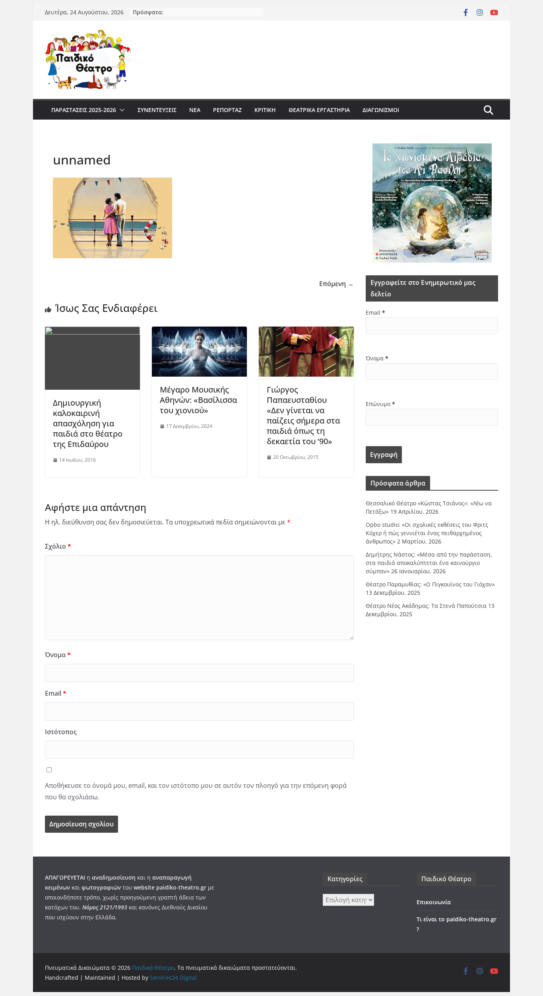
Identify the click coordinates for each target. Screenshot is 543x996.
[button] (120, 110)
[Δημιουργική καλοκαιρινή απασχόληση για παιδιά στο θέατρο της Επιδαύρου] (92, 332)
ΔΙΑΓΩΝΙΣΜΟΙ (381, 110)
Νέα (194, 110)
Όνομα (58, 654)
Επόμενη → (336, 283)
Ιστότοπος (61, 731)
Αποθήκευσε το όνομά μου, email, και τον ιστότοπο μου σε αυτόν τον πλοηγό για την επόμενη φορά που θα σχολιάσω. (196, 791)
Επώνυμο (380, 404)
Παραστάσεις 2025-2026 (83, 110)
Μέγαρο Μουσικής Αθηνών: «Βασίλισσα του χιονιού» (198, 400)
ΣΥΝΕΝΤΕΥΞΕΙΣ (157, 110)
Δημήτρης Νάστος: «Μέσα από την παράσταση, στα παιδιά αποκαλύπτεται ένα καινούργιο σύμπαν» (429, 563)
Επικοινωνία (434, 902)
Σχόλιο (58, 546)
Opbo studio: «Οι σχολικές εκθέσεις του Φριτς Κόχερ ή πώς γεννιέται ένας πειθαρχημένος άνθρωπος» (427, 533)
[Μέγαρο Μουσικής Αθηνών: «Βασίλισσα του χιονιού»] (199, 332)
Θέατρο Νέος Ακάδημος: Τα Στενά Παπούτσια (426, 605)
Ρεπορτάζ (227, 110)
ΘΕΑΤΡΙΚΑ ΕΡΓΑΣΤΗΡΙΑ (319, 110)
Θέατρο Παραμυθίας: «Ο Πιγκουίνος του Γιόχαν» (430, 584)
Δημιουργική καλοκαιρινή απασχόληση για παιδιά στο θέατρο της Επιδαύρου (87, 423)
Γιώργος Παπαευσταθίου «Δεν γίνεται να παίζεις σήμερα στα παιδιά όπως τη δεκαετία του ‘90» (303, 415)
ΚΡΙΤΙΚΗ (265, 110)
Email (55, 693)
